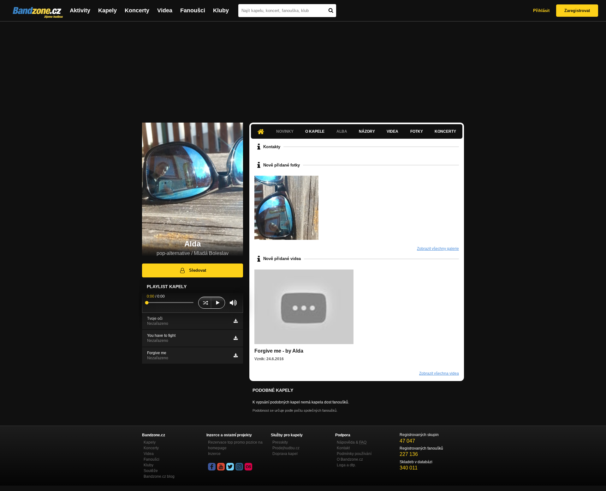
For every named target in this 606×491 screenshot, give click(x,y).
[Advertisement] (303, 69)
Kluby (221, 10)
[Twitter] (230, 466)
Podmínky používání (354, 454)
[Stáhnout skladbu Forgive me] (235, 355)
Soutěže (151, 471)
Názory (367, 131)
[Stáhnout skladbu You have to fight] (235, 338)
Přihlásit (541, 10)
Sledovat (197, 270)
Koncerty (137, 10)
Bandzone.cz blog (159, 476)
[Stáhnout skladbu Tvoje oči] (235, 321)
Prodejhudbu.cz (286, 448)
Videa (164, 10)
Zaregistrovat (577, 10)
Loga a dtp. (346, 465)
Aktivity (80, 10)
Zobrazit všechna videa (439, 373)
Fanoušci (192, 10)
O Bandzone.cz (350, 459)
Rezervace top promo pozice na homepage (235, 445)
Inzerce (214, 454)
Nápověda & (351, 442)
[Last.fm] (248, 466)
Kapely (107, 10)
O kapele (314, 131)
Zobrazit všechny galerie (438, 248)
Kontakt (343, 448)
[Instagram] (239, 466)
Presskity (280, 442)
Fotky (416, 131)
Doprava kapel (285, 454)
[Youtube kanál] (221, 466)
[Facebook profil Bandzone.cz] (212, 466)
